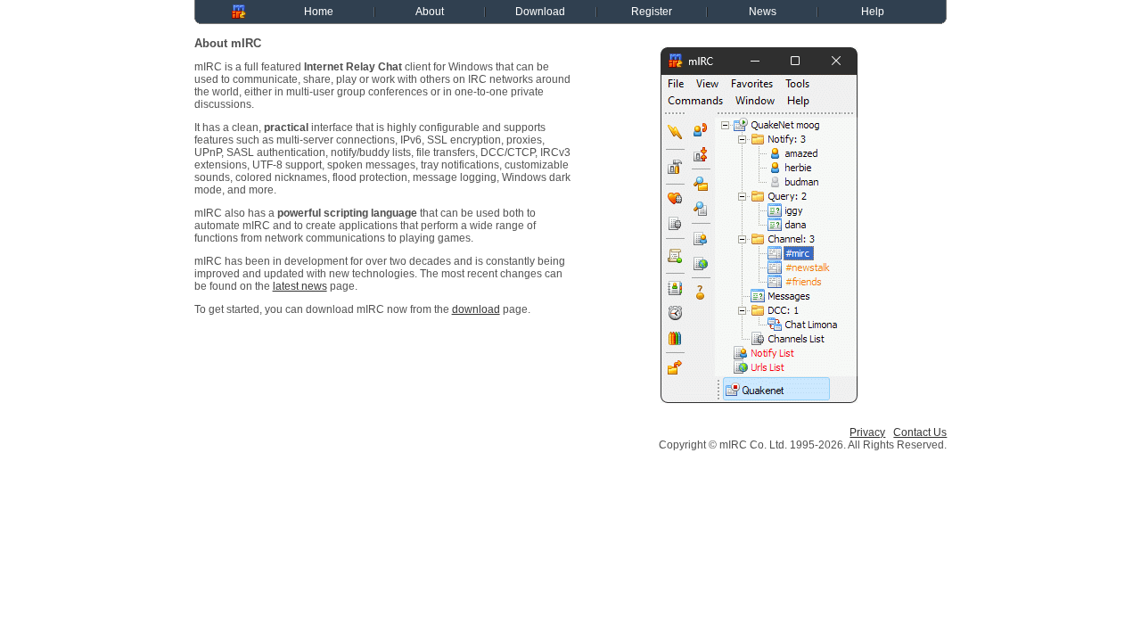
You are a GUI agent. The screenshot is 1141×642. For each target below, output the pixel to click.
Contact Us (920, 432)
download (476, 309)
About (429, 11)
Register (651, 11)
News (762, 11)
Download (540, 11)
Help (872, 11)
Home (318, 11)
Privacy (867, 432)
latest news (300, 286)
